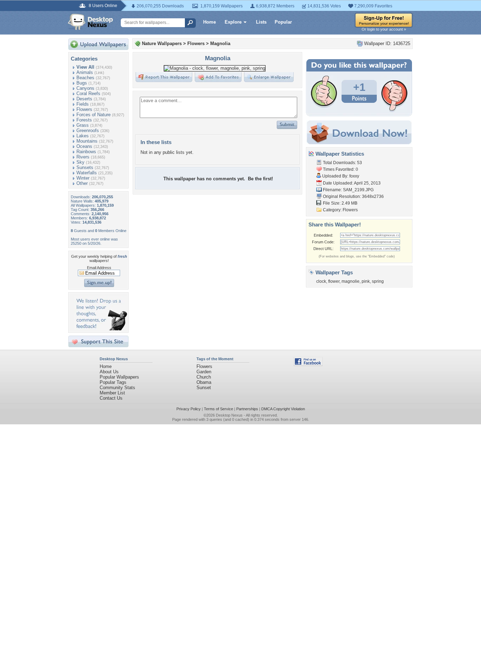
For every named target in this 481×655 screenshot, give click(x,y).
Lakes (82, 135)
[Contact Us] (100, 328)
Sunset (203, 387)
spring (378, 281)
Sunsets (84, 167)
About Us (109, 371)
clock (321, 281)
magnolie (351, 281)
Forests (84, 120)
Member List (112, 392)
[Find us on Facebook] (308, 364)
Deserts (84, 98)
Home (209, 22)
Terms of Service (218, 409)
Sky (80, 162)
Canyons (85, 88)
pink (366, 281)
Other (82, 183)
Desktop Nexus (229, 415)
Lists (261, 22)
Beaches (85, 77)
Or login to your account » (384, 29)
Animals (84, 72)
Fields (82, 104)
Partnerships (247, 409)
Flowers (84, 109)
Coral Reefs (88, 93)
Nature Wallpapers (162, 43)
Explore (233, 22)
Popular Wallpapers (119, 377)
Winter (82, 178)
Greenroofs (87, 130)
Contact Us (111, 398)
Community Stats (117, 387)
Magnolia (220, 43)
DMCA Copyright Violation (283, 409)
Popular (283, 22)
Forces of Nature (93, 114)
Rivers (82, 157)
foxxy (354, 176)
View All (85, 67)
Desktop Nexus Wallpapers (90, 22)
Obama (203, 382)
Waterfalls (86, 172)
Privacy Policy (188, 409)
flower (333, 281)
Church (203, 377)
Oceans (84, 146)
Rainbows (86, 151)
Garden (203, 371)
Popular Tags (113, 382)
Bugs (81, 83)
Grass (82, 125)
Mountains (87, 141)
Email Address (99, 268)
